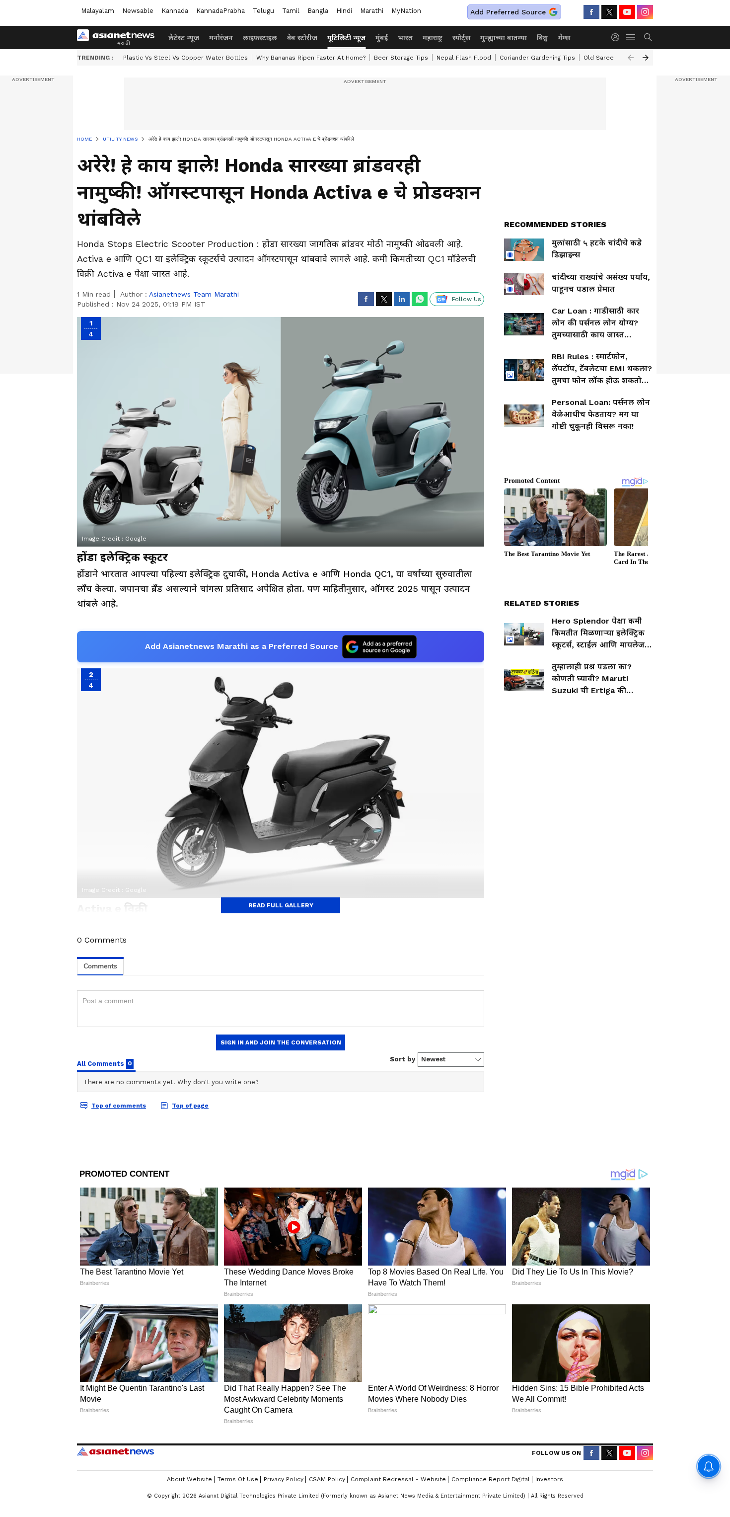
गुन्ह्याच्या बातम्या (503, 38)
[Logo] (119, 37)
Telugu (263, 10)
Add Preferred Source (508, 12)
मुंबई (381, 38)
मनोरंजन (221, 38)
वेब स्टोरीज (302, 38)
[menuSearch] (648, 37)
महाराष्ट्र (432, 38)
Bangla (317, 10)
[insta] (645, 12)
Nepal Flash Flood (464, 57)
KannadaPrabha (220, 10)
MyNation (406, 10)
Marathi (371, 10)
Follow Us (466, 299)
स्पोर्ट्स (461, 38)
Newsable (137, 10)
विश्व (542, 38)
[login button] (617, 37)
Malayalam (97, 10)
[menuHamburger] (631, 37)
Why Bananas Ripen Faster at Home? (310, 57)
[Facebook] (591, 12)
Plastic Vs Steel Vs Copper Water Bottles (185, 57)
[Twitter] (609, 12)
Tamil (290, 10)
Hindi (344, 10)
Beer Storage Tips (401, 57)
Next (645, 57)
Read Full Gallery (280, 905)
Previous (630, 57)
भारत (405, 38)
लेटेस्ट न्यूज (183, 38)
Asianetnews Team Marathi (194, 294)
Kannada (174, 10)
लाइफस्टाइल (260, 38)
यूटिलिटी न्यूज (346, 38)
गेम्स (564, 38)
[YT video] (627, 12)
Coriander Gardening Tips (537, 57)
